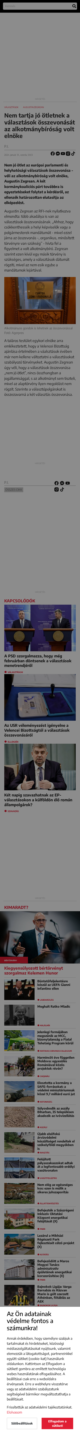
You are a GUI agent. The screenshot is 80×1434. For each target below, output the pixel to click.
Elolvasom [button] (14, 1412)
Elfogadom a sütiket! (57, 1423)
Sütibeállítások (22, 1423)
